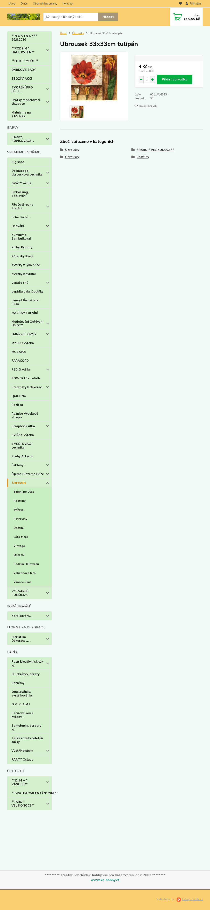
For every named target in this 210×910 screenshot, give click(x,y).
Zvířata (18, 510)
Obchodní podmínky (45, 4)
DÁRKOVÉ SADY (23, 70)
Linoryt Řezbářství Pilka (25, 302)
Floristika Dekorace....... (21, 639)
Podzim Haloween (26, 564)
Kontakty (68, 4)
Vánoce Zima (22, 582)
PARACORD (20, 361)
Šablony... (18, 465)
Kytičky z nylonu (23, 274)
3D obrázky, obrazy (25, 674)
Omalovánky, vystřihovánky (22, 694)
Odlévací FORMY (24, 334)
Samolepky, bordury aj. (26, 727)
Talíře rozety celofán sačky (27, 740)
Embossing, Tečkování (20, 194)
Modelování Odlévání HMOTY (27, 323)
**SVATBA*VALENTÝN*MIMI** (31, 793)
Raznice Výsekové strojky (24, 415)
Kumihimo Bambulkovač (21, 237)
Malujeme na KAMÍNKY (21, 114)
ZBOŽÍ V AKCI (21, 79)
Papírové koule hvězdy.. (22, 715)
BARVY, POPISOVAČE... (22, 139)
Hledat (108, 17)
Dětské (19, 528)
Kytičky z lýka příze (25, 265)
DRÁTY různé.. (22, 183)
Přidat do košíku (174, 79)
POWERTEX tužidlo (26, 378)
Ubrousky (19, 483)
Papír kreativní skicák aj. (27, 663)
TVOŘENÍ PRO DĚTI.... (22, 89)
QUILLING (18, 396)
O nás (24, 4)
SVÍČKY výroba (22, 435)
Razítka (17, 405)
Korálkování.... (21, 616)
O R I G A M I (20, 704)
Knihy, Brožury (21, 247)
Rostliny (19, 501)
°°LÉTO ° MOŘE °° (24, 61)
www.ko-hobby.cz (105, 880)
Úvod (12, 4)
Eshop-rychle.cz (192, 899)
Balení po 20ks (24, 492)
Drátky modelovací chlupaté (25, 102)
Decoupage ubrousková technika (26, 173)
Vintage (19, 546)
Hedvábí (17, 226)
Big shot (17, 162)
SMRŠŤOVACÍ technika (21, 446)
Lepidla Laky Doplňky (27, 291)
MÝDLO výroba (22, 343)
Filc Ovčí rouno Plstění (22, 206)
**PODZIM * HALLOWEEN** (23, 50)
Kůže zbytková (22, 256)
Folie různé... (21, 217)
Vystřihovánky (22, 751)
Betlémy (17, 683)
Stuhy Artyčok (22, 456)
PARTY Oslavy (22, 759)
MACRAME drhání (24, 313)
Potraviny (20, 519)
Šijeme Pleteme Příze (27, 474)
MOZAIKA (18, 352)
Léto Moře (21, 537)
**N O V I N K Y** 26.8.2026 (24, 38)
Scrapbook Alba (23, 426)
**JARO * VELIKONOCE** (23, 804)
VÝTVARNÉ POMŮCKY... (20, 593)
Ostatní (19, 555)
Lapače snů (19, 283)
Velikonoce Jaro (25, 573)
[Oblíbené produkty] (180, 4)
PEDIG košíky (21, 369)
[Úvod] (23, 17)
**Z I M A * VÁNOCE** (19, 782)
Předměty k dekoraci (26, 387)
